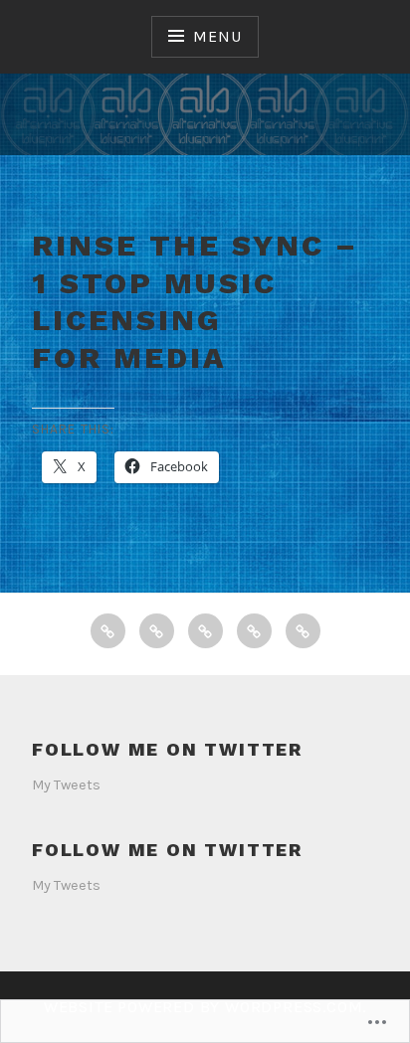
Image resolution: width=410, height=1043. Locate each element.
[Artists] (156, 630)
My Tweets (66, 785)
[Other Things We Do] (303, 630)
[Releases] (205, 630)
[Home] (108, 630)
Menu (217, 36)
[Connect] (254, 630)
